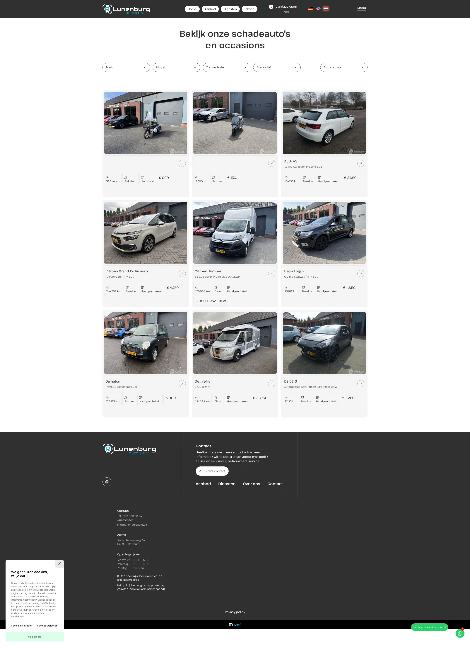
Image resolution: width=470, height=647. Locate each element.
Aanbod (210, 9)
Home (192, 9)
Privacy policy (235, 612)
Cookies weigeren (47, 625)
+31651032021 (125, 520)
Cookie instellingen (21, 625)
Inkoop (249, 9)
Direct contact (215, 471)
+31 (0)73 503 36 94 (129, 516)
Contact (275, 483)
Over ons (251, 483)
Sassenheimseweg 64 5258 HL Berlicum (131, 542)
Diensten (230, 9)
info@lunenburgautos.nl (132, 524)
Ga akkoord (35, 636)
